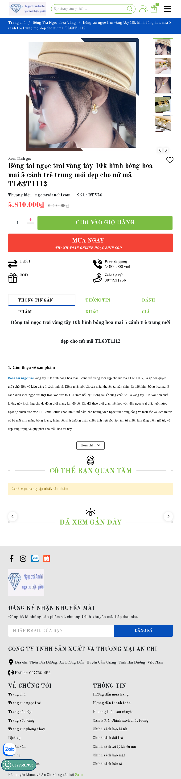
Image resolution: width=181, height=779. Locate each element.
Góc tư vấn (17, 747)
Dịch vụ (14, 738)
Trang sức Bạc (20, 712)
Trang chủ (17, 694)
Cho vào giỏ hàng (105, 223)
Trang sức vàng (21, 721)
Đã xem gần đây (90, 522)
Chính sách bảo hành (110, 729)
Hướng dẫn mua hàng (111, 694)
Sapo (79, 775)
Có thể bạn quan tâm (90, 471)
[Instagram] (23, 559)
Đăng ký (144, 631)
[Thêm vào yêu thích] (170, 160)
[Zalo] (35, 558)
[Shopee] (46, 558)
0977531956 (39, 673)
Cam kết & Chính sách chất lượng (120, 721)
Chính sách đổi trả (108, 738)
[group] (82, 94)
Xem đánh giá (19, 159)
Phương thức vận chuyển (113, 712)
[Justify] (130, 9)
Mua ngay (88, 244)
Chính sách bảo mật (109, 755)
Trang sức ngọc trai (24, 703)
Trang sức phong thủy (26, 729)
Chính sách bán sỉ (107, 764)
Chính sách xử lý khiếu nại (114, 747)
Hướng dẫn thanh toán (112, 703)
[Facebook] (11, 559)
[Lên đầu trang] (168, 756)
